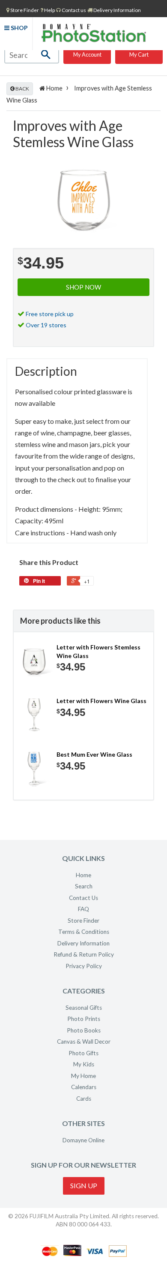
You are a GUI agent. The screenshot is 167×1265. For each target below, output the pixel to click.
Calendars (83, 1087)
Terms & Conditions (83, 931)
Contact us (73, 10)
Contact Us (83, 897)
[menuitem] (22, 10)
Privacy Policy (84, 966)
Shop (18, 27)
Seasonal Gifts (84, 1007)
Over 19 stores (46, 325)
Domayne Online (83, 1140)
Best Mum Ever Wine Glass (94, 754)
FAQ (83, 909)
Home (54, 88)
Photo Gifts (83, 1053)
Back (22, 88)
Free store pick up (50, 313)
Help (49, 10)
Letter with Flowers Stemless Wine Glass (98, 651)
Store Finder (83, 920)
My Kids (83, 1064)
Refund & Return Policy (84, 954)
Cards (83, 1098)
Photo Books (84, 1030)
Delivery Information (116, 10)
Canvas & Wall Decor (83, 1041)
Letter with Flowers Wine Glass (101, 700)
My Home (83, 1075)
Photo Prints (83, 1018)
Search (83, 886)
